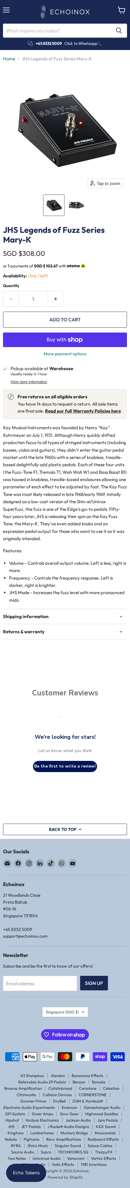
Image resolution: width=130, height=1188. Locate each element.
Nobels (11, 1139)
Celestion (111, 1088)
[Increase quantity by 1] (55, 299)
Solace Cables (100, 1145)
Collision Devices (57, 1094)
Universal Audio (46, 1158)
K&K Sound (106, 1126)
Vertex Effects (103, 1158)
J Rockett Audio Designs (68, 1126)
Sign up (94, 983)
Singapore (62, 1011)
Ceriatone (87, 1088)
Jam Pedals (107, 1120)
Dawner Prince (33, 1101)
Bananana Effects (87, 1075)
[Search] (119, 31)
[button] (54, 205)
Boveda (99, 1081)
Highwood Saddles (101, 1113)
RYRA (16, 1145)
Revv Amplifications (63, 1139)
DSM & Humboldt (88, 1101)
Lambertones (42, 1132)
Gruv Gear (69, 1113)
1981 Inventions (94, 1164)
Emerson (69, 1107)
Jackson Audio (78, 1120)
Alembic (58, 1075)
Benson (79, 1081)
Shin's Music (38, 1145)
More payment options (65, 353)
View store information (29, 382)
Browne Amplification (23, 1088)
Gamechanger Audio (102, 1107)
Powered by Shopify (65, 1177)
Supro (46, 1152)
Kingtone (16, 1132)
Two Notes (17, 1158)
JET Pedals (31, 1126)
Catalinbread (60, 1088)
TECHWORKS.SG (73, 1152)
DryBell (59, 1101)
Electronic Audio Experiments (29, 1107)
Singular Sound (68, 1145)
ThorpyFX (103, 1152)
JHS (11, 1126)
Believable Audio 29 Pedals (42, 1081)
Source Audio (22, 1152)
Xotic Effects (63, 1164)
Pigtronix (32, 1139)
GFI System (15, 1113)
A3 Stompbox (32, 1075)
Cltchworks (26, 1094)
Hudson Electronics (42, 1120)
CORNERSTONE (93, 1094)
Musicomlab (105, 1132)
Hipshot (12, 1120)
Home (9, 58)
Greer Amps (42, 1113)
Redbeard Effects (103, 1139)
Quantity (11, 285)
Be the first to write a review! (65, 766)
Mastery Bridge (74, 1132)
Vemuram (75, 1158)
